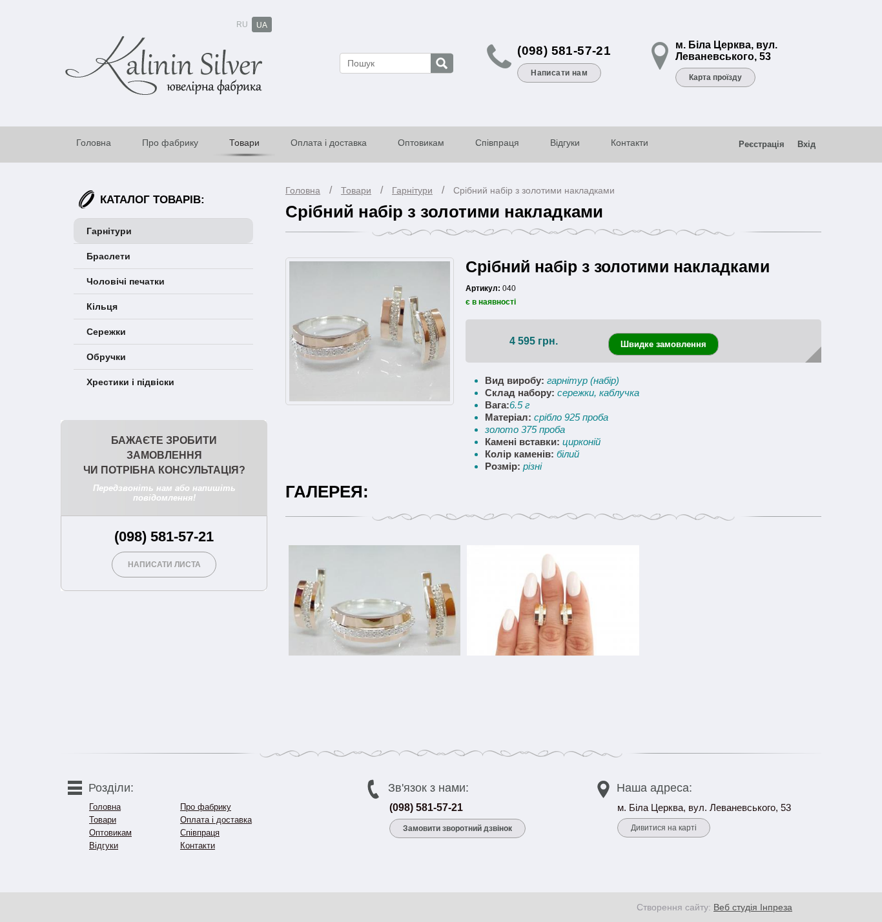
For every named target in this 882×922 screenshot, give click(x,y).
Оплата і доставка (329, 142)
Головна (93, 142)
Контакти (629, 142)
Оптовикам (421, 142)
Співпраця (497, 142)
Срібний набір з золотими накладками (534, 190)
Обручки (106, 357)
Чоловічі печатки (126, 281)
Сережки (106, 331)
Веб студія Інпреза (752, 907)
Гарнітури (412, 190)
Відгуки (565, 142)
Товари (244, 142)
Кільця (102, 306)
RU (242, 24)
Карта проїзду (715, 77)
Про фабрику (170, 142)
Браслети (108, 256)
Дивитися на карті (664, 827)
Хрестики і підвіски (130, 382)
